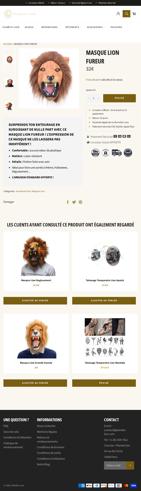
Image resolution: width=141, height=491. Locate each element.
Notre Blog (43, 464)
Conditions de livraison (50, 447)
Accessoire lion (23, 191)
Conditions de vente (49, 453)
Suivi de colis (11, 432)
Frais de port (93, 80)
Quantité (91, 90)
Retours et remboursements (47, 439)
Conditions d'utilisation (17, 437)
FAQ (5, 426)
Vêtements (72, 27)
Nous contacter (46, 426)
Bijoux (29, 27)
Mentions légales (47, 432)
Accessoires (95, 27)
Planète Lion (18, 485)
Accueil (7, 44)
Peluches (116, 27)
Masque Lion (38, 191)
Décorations (49, 27)
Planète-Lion (11, 27)
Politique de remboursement (13, 445)
